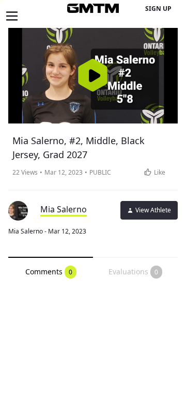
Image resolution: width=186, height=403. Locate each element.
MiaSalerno (63, 209)
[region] (93, 75)
